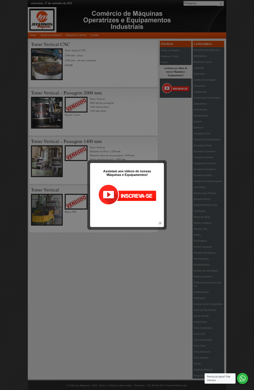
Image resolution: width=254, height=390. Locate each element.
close (160, 223)
